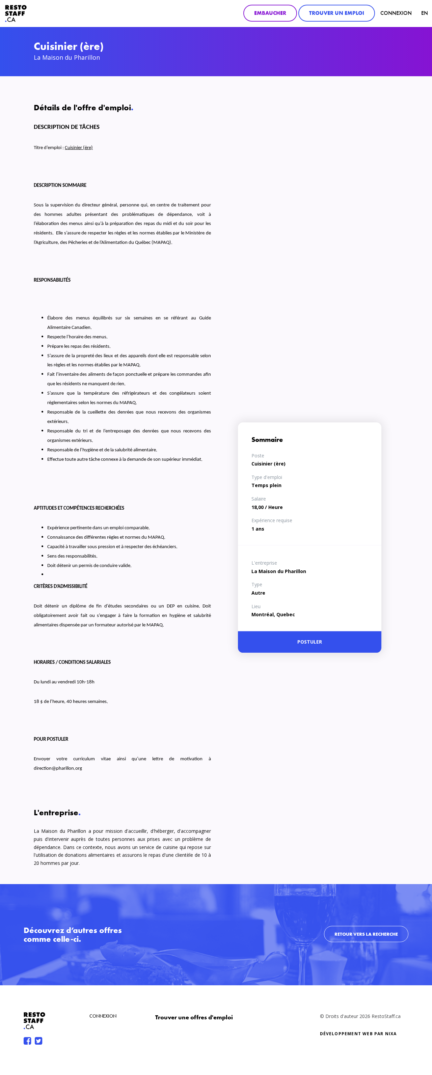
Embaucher (270, 13)
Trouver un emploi (336, 13)
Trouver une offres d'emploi (194, 1017)
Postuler (309, 642)
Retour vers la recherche (366, 934)
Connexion (396, 13)
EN (424, 13)
